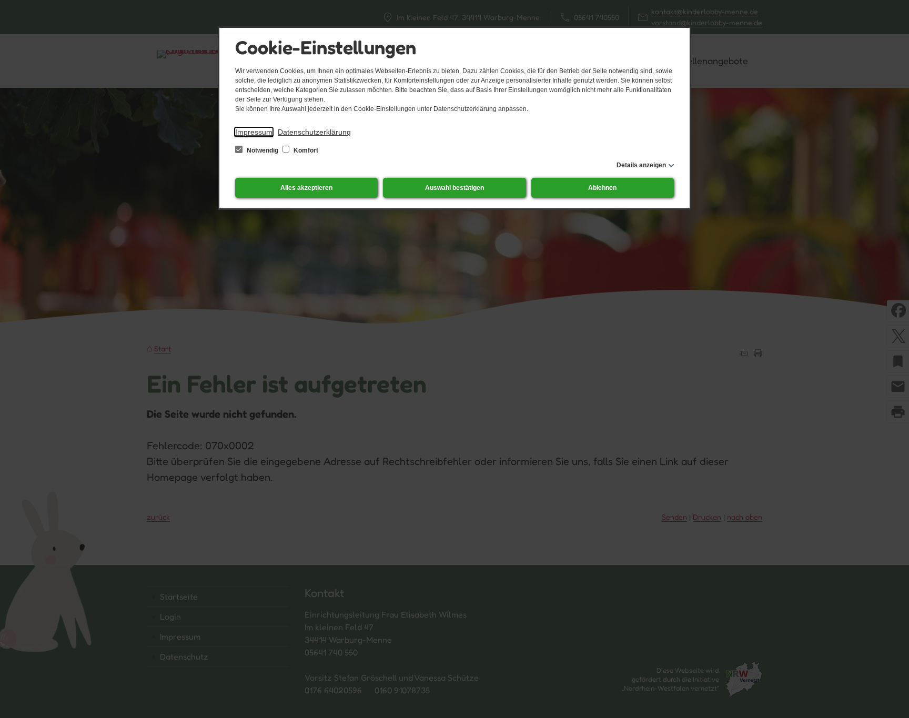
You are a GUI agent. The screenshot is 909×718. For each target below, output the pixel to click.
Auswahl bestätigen (454, 187)
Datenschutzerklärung (314, 132)
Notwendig (262, 150)
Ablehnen (602, 187)
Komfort (305, 150)
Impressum (253, 132)
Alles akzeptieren (306, 187)
